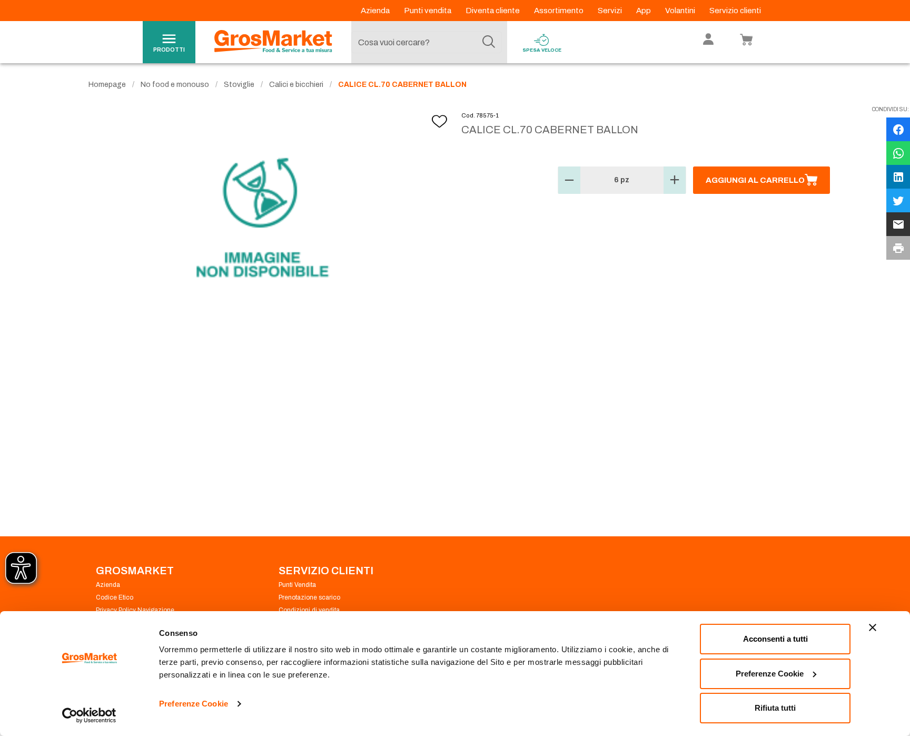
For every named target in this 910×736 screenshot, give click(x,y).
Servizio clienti (735, 10)
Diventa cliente (493, 10)
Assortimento (559, 10)
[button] (569, 180)
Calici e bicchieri (296, 85)
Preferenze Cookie (193, 703)
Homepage (107, 85)
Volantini (681, 10)
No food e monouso (175, 85)
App (644, 10)
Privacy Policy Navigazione (135, 610)
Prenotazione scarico (309, 597)
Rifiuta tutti (775, 707)
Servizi (611, 10)
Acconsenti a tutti (775, 638)
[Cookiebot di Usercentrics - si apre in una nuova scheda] (89, 715)
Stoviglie (239, 85)
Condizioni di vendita (309, 610)
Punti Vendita (297, 584)
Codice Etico (114, 597)
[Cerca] (488, 42)
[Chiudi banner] (872, 627)
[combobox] (426, 42)
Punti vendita (428, 10)
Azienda (376, 10)
